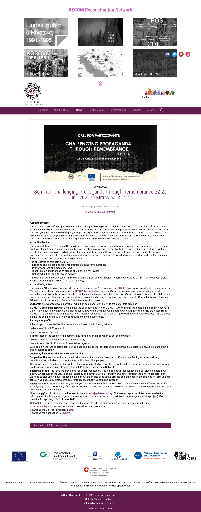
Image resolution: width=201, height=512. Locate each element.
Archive (151, 110)
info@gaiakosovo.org (101, 393)
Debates (136, 110)
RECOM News (111, 206)
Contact (109, 503)
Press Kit (110, 495)
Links (108, 499)
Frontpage (87, 206)
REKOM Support (94, 499)
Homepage (42, 110)
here (70, 409)
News (79, 110)
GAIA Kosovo (124, 288)
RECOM (96, 211)
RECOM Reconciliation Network (92, 291)
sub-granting (108, 211)
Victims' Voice (97, 110)
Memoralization (119, 110)
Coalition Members (92, 503)
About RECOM (61, 110)
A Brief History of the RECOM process (82, 495)
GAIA (88, 211)
